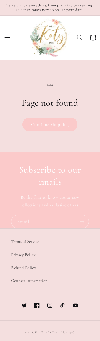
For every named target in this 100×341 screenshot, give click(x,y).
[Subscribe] (82, 221)
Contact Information (29, 280)
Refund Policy (23, 267)
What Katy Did (43, 332)
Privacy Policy (23, 254)
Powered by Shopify (63, 332)
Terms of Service (25, 241)
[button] (7, 37)
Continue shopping (50, 124)
